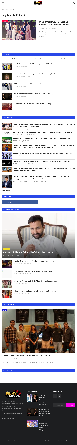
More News (6, 190)
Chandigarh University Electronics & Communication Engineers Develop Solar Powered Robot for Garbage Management (44, 169)
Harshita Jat (42, 28)
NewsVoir (48, 441)
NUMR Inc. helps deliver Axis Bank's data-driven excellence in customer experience (43, 153)
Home (3, 9)
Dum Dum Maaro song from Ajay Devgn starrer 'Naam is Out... (34, 261)
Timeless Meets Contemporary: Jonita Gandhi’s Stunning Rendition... (36, 74)
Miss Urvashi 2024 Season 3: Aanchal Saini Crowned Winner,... (55, 23)
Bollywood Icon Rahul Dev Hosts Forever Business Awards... (33, 271)
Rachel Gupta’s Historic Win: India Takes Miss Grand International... (35, 281)
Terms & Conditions (58, 441)
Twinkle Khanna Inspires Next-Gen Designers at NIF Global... (33, 64)
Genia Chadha (17, 273)
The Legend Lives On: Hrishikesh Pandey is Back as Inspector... (43, 400)
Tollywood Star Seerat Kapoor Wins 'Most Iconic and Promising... (35, 291)
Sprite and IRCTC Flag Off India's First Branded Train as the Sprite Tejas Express (41, 138)
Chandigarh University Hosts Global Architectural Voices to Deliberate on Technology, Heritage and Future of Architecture (44, 125)
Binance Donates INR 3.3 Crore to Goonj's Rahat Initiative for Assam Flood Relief (41, 161)
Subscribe (70, 405)
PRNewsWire (70, 441)
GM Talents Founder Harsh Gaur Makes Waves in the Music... (33, 84)
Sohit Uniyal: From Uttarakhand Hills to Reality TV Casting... (33, 104)
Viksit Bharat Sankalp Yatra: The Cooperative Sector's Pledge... (44, 425)
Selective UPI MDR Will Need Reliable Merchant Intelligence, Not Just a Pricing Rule (42, 132)
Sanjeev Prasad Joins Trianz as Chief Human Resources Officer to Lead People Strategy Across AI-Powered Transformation (41, 178)
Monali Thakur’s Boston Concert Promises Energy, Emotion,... (34, 94)
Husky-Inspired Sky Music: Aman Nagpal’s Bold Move (26, 355)
